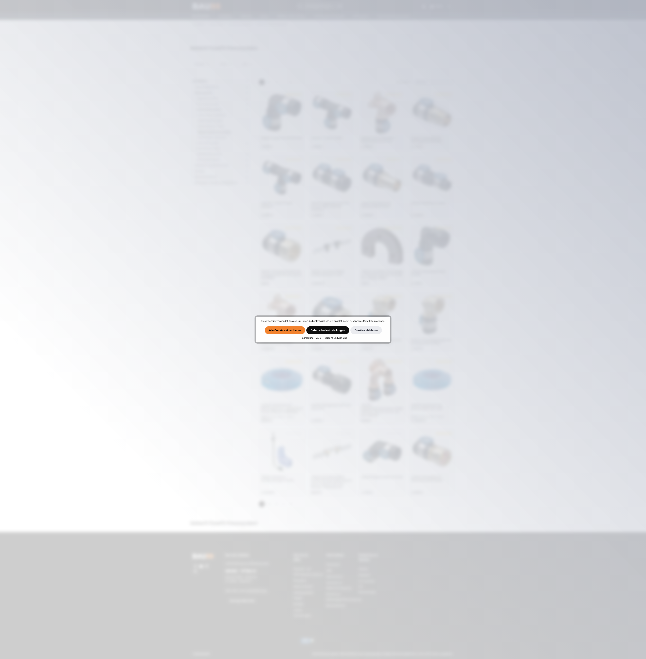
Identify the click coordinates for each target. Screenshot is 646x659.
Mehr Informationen (373, 321)
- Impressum (306, 337)
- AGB (318, 337)
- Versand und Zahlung (335, 337)
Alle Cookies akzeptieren (285, 330)
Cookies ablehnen (366, 330)
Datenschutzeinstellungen (328, 330)
